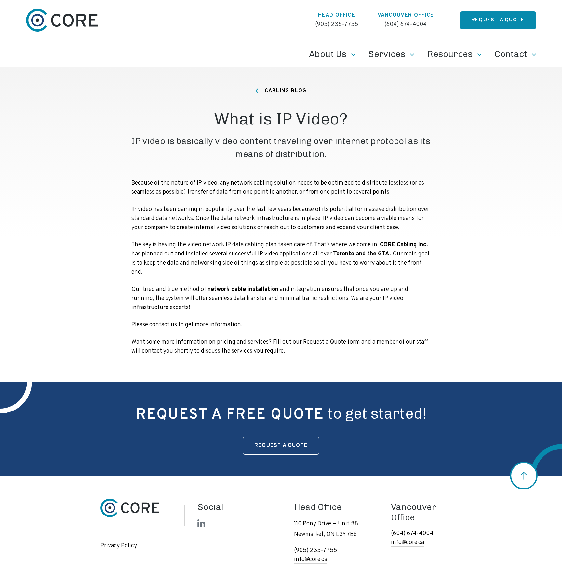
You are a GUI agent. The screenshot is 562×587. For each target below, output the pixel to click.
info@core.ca (310, 559)
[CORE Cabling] (62, 20)
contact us (163, 325)
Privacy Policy (118, 546)
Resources (450, 54)
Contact (510, 54)
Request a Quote (498, 20)
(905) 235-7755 (336, 24)
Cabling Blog (285, 91)
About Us (327, 54)
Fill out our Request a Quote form (316, 342)
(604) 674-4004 (405, 24)
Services (386, 54)
